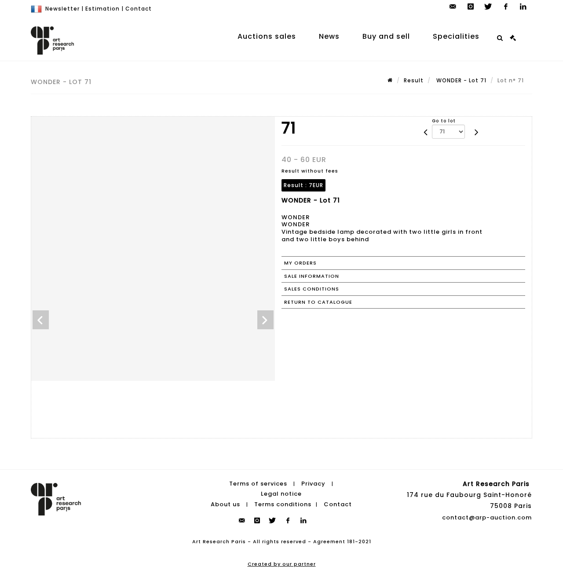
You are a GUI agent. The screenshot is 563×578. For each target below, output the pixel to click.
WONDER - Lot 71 (460, 80)
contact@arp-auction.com (487, 517)
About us (225, 504)
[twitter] (488, 6)
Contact (138, 8)
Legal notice (281, 494)
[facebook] (506, 6)
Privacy (313, 483)
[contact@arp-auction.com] (453, 6)
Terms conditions (282, 504)
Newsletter (62, 8)
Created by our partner (282, 563)
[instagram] (470, 6)
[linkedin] (523, 6)
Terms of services (258, 483)
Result (414, 80)
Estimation (102, 8)
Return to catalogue (318, 302)
